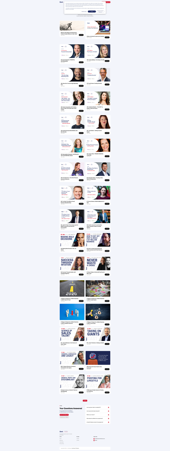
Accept (92, 11)
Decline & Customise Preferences (100, 11)
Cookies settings (84, 11)
